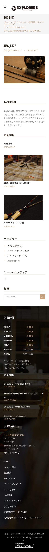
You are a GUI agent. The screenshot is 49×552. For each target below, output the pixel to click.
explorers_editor (13, 50)
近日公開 (8, 143)
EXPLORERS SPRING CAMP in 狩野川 (18, 383)
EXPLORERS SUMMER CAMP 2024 (17, 406)
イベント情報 (13, 246)
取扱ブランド (10, 478)
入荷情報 (11, 260)
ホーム (7, 461)
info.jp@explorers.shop (14, 435)
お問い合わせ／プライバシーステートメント (23, 518)
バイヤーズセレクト (15, 27)
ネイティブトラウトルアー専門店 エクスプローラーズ (23, 23)
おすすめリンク (10, 506)
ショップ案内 (10, 467)
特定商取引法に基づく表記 (15, 512)
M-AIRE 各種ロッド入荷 (14, 222)
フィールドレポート (15, 255)
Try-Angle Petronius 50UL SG (17, 31)
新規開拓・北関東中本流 (15, 416)
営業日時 (8, 473)
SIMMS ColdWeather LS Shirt (17, 182)
